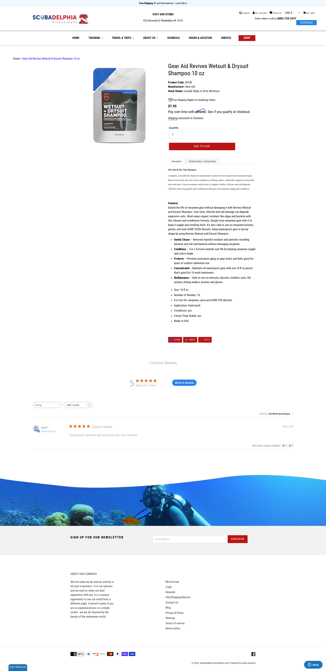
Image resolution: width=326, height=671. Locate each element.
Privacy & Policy (175, 613)
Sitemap (170, 618)
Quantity (173, 127)
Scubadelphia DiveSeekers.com (214, 663)
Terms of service (175, 623)
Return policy (173, 628)
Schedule (306, 22)
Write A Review (184, 382)
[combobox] (47, 405)
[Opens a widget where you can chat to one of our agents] (313, 665)
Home (16, 58)
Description (177, 161)
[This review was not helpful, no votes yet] (290, 445)
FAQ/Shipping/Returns (178, 597)
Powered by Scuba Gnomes (243, 663)
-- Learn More (180, 3)
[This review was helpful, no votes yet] (284, 445)
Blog (168, 607)
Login (169, 586)
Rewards (170, 592)
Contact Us (172, 602)
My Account (172, 581)
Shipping (173, 118)
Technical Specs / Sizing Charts (202, 161)
